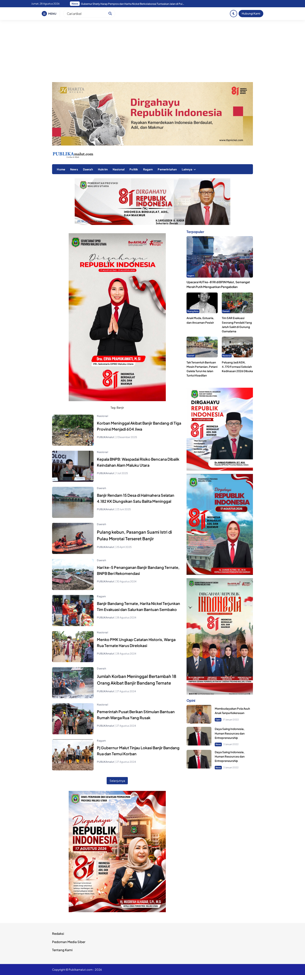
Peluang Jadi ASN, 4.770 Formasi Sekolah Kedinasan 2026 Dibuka (237, 367)
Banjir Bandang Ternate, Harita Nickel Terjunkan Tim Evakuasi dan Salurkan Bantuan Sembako (138, 606)
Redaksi (58, 933)
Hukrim (103, 169)
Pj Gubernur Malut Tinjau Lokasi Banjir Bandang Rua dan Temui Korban (138, 750)
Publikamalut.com (81, 969)
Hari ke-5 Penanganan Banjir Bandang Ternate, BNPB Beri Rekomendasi (138, 570)
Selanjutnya (117, 780)
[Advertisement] (152, 51)
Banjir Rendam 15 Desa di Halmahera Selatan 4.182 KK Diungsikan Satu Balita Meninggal (135, 498)
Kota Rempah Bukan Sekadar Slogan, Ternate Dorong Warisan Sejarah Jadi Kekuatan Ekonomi (133, 3)
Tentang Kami (62, 950)
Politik (133, 169)
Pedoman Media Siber (68, 942)
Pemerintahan (167, 169)
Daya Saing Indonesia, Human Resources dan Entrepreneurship (230, 733)
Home (61, 169)
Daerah (88, 169)
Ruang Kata (193, 311)
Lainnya (187, 169)
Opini (218, 719)
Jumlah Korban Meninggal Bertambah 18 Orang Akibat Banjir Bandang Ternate (136, 679)
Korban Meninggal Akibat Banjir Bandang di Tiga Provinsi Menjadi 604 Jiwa (139, 426)
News (74, 169)
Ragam (148, 169)
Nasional (118, 169)
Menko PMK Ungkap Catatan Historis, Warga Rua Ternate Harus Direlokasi (136, 642)
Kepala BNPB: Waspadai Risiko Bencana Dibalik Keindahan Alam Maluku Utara (138, 462)
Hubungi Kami (251, 13)
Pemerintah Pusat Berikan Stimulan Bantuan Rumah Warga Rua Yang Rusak (136, 714)
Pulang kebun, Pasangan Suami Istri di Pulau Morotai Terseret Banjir (134, 535)
